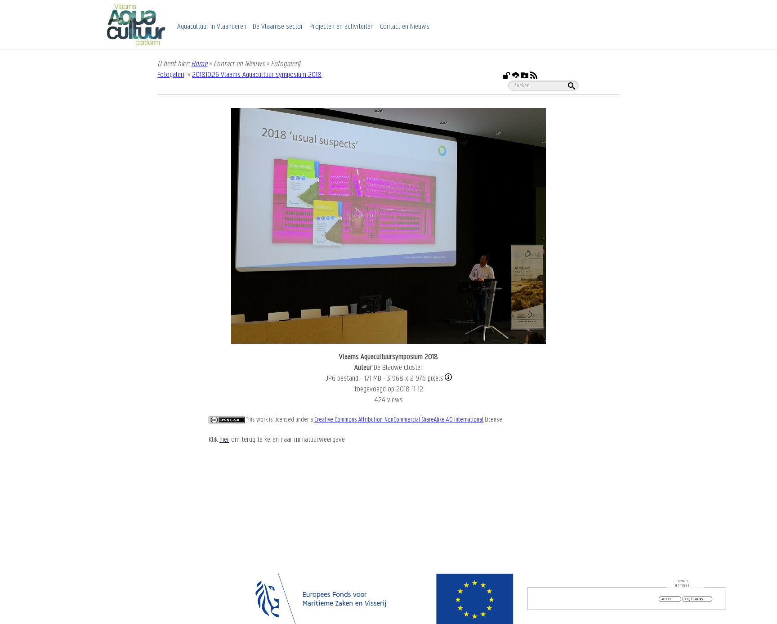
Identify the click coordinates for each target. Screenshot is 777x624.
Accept (666, 599)
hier (224, 440)
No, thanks (694, 599)
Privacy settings (682, 583)
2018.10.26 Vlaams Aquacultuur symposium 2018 (257, 75)
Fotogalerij (171, 75)
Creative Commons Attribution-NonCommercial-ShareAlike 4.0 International (398, 420)
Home (199, 64)
